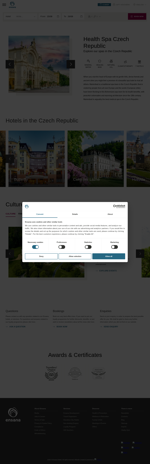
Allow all (108, 256)
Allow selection (75, 256)
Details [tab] (75, 214)
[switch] (61, 247)
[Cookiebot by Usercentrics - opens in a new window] (115, 206)
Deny (41, 256)
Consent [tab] (39, 214)
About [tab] (110, 214)
